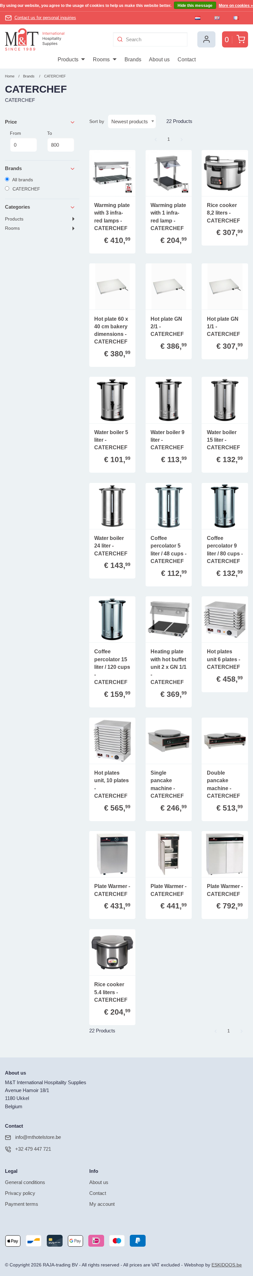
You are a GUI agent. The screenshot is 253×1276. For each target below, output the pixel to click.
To (49, 133)
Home (9, 76)
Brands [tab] (13, 168)
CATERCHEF (55, 76)
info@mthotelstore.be (38, 1137)
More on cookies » (236, 5)
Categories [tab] (17, 207)
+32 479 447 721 (33, 1149)
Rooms (12, 228)
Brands (29, 76)
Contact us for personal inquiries (45, 17)
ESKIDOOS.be (226, 1264)
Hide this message (195, 5)
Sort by (96, 121)
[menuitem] (71, 60)
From (15, 133)
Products (14, 219)
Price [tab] (11, 122)
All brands (22, 179)
